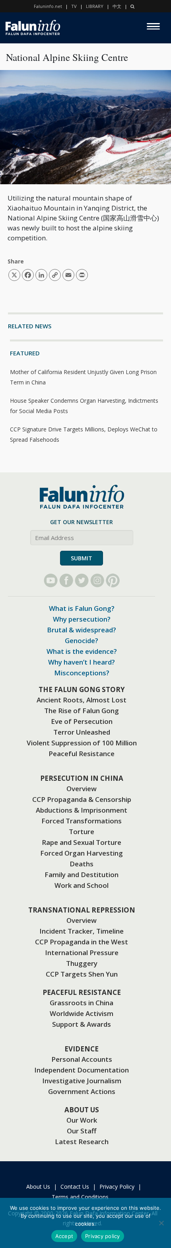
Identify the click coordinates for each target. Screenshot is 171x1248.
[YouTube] (51, 580)
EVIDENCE (81, 1048)
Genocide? (81, 640)
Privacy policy (102, 1236)
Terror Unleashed (81, 732)
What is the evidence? (82, 651)
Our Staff (81, 1130)
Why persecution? (82, 619)
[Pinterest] (113, 580)
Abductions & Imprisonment (81, 810)
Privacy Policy (116, 1186)
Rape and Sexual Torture (81, 842)
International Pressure (82, 952)
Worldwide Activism (81, 1013)
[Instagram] (97, 580)
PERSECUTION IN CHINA (81, 778)
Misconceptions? (81, 672)
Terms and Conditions (80, 1197)
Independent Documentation (81, 1069)
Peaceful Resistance (82, 753)
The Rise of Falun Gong (81, 710)
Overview (81, 788)
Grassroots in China (81, 1002)
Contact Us (74, 1186)
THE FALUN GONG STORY (82, 689)
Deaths (81, 863)
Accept (64, 1236)
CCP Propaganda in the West (81, 941)
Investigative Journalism (81, 1080)
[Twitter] (82, 580)
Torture (81, 831)
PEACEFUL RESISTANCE (82, 992)
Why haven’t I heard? (81, 662)
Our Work (81, 1120)
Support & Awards (81, 1024)
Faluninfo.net (48, 6)
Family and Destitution (82, 874)
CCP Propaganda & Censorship (81, 799)
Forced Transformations (81, 820)
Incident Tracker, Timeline (81, 931)
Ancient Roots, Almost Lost (81, 699)
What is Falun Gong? (82, 608)
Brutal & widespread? (81, 629)
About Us (38, 1186)
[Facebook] (66, 580)
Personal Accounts (81, 1059)
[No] (161, 1223)
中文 (117, 6)
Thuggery (81, 963)
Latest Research (82, 1141)
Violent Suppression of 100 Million (82, 742)
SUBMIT (81, 558)
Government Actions (81, 1091)
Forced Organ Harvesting (81, 853)
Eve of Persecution (82, 721)
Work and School (81, 885)
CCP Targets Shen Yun (82, 974)
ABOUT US (81, 1109)
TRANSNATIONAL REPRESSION (81, 910)
